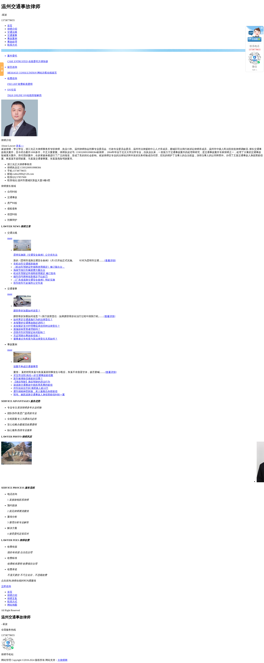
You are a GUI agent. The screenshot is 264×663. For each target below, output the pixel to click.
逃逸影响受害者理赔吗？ (26, 329)
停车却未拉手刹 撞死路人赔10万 (30, 388)
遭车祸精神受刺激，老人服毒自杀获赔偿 (35, 391)
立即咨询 (6, 586)
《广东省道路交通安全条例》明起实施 (34, 279)
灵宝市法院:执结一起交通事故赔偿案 (33, 375)
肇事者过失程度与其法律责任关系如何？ (35, 338)
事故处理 (12, 41)
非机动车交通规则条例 (25, 263)
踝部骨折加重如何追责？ (26, 310)
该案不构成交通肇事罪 (25, 366)
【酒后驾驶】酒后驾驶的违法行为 (31, 381)
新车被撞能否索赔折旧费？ (28, 378)
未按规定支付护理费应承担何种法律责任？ (36, 326)
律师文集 (12, 598)
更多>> (20, 145)
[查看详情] (110, 260)
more (9, 238)
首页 (9, 25)
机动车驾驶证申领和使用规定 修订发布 (34, 273)
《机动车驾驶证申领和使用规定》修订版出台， (39, 267)
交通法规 (12, 32)
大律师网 (62, 660)
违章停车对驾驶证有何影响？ (29, 332)
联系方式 (12, 45)
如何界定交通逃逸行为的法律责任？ (33, 319)
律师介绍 (12, 29)
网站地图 (12, 605)
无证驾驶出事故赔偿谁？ (26, 335)
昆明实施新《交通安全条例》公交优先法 (35, 255)
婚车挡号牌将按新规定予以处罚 (30, 276)
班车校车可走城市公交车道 (28, 283)
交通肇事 (12, 35)
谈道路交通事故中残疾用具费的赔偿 (33, 385)
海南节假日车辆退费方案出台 (29, 270)
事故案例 (12, 38)
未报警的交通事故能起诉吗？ (29, 322)
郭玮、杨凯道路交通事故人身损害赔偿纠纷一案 (39, 394)
